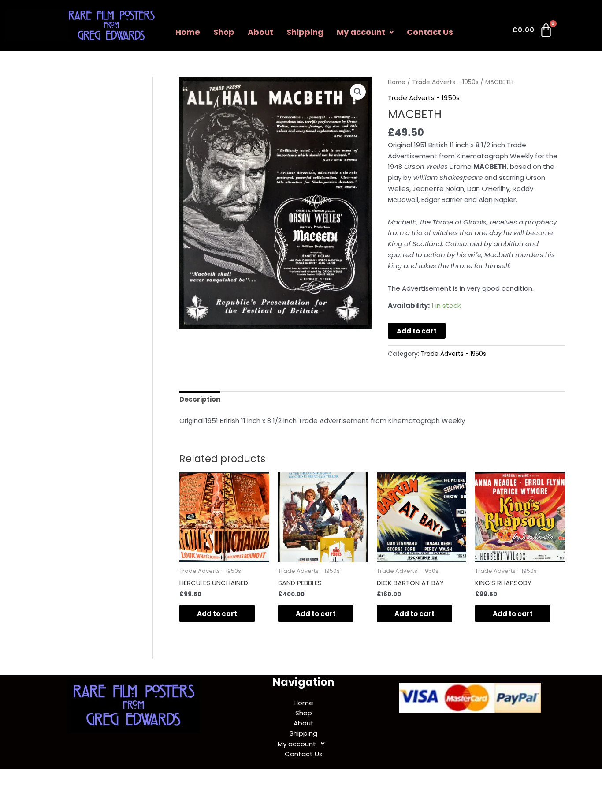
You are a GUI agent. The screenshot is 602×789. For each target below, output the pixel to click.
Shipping (304, 31)
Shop (223, 31)
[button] (365, 32)
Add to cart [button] (217, 613)
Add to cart (417, 331)
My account (361, 31)
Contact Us (430, 31)
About (260, 31)
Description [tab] (199, 399)
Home (187, 31)
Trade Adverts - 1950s (445, 82)
